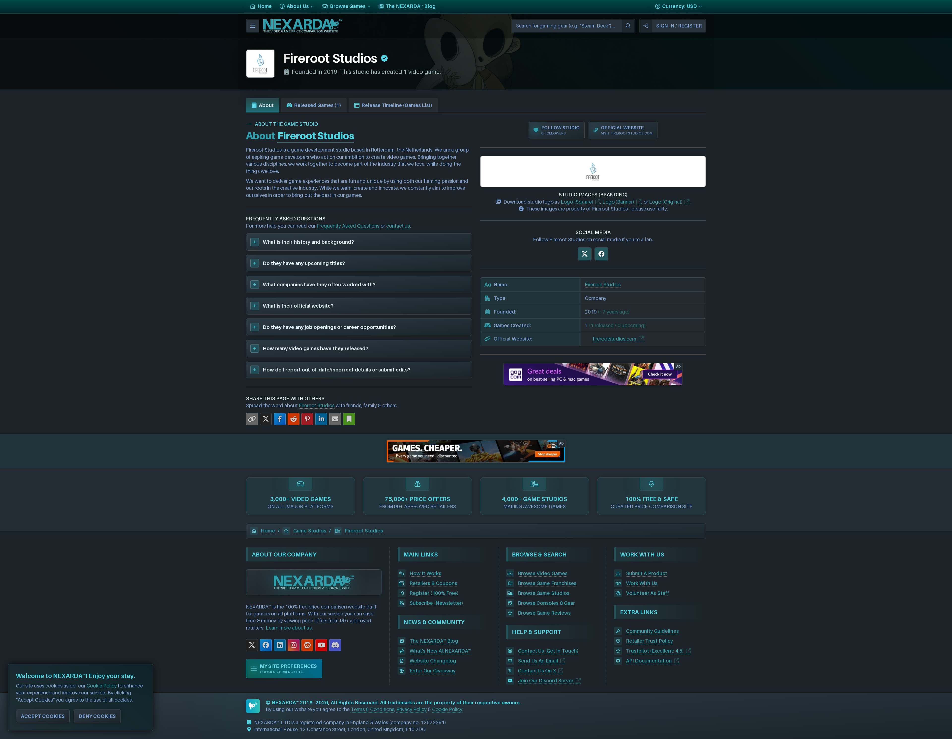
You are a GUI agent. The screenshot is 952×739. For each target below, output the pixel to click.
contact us (398, 226)
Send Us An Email (538, 661)
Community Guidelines (652, 631)
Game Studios (309, 531)
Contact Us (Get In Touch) (548, 651)
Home (268, 531)
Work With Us (641, 583)
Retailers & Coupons (433, 583)
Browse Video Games (542, 573)
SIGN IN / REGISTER (679, 26)
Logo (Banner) (618, 202)
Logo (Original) (666, 202)
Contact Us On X (537, 671)
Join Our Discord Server (546, 681)
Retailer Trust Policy (649, 641)
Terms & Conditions (372, 709)
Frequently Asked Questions (348, 226)
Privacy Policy (411, 709)
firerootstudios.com (614, 339)
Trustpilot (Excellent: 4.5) (655, 651)
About (266, 105)
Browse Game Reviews (544, 613)
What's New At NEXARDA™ (440, 651)
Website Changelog (433, 661)
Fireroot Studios (316, 405)
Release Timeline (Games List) (396, 105)
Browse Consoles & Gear (546, 603)
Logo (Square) (577, 202)
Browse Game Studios (543, 593)
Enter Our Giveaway (432, 671)
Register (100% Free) (434, 593)
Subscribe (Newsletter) (436, 603)
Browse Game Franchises (547, 583)
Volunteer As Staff (647, 593)
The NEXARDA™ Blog (434, 641)
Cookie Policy (447, 709)
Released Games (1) (317, 105)
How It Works (425, 573)
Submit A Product (646, 573)
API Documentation (649, 661)
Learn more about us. (289, 628)
